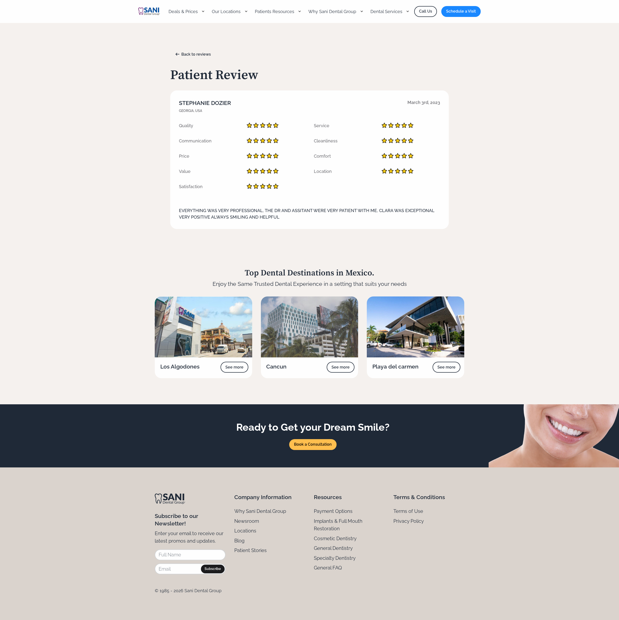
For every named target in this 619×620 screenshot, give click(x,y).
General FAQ (328, 568)
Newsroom (246, 521)
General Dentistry (333, 548)
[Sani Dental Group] (149, 11)
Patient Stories (250, 550)
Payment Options (333, 511)
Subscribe (213, 569)
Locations (245, 531)
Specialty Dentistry (335, 558)
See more (234, 367)
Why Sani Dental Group (260, 511)
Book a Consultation (313, 444)
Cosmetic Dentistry (335, 538)
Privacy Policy (408, 521)
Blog (239, 541)
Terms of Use (408, 511)
